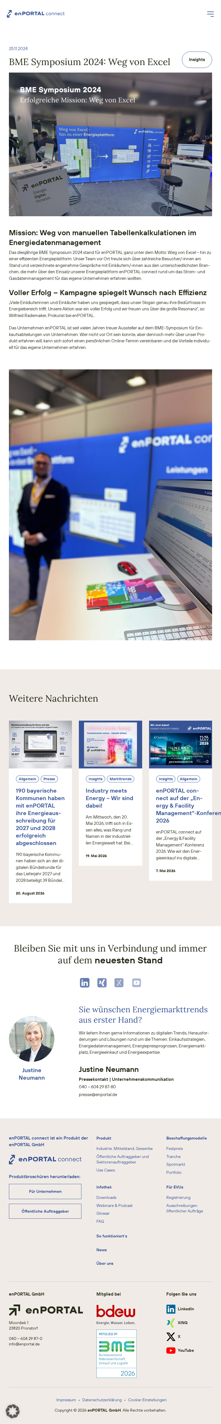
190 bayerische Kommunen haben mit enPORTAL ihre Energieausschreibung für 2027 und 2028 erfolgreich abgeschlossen (40, 816)
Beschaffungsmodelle (186, 1138)
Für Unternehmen (45, 1191)
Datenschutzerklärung (102, 1399)
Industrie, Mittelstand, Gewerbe (124, 1148)
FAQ (100, 1221)
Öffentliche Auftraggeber (45, 1211)
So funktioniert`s (111, 1236)
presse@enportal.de (98, 1094)
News (101, 1249)
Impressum (66, 1399)
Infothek (104, 1187)
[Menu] (210, 13)
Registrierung (178, 1197)
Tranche (173, 1156)
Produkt (103, 1138)
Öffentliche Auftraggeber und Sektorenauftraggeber (122, 1159)
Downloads (106, 1197)
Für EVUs (174, 1187)
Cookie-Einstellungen (147, 1399)
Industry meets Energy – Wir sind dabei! (109, 798)
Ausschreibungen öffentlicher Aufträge (184, 1208)
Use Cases (105, 1170)
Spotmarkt (175, 1164)
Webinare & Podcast (114, 1205)
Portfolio (174, 1172)
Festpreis (174, 1148)
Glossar (103, 1213)
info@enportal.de (24, 1344)
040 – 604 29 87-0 (25, 1338)
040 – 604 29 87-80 (97, 1086)
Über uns (104, 1263)
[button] (12, 1411)
